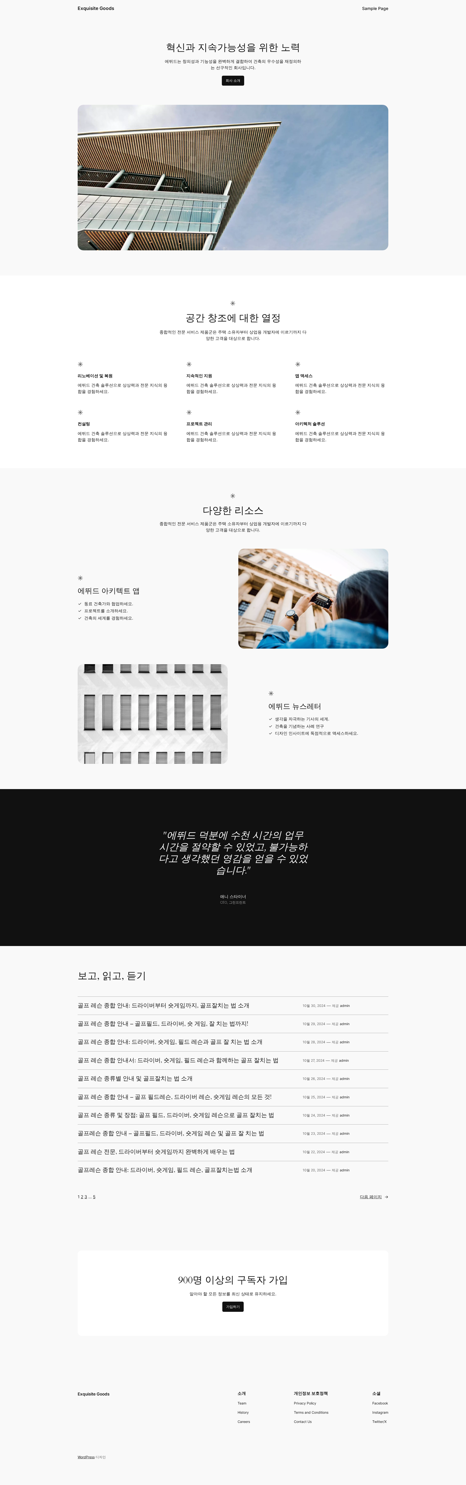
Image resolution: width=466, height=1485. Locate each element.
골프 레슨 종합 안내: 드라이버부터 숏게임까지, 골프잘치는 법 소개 (164, 1006)
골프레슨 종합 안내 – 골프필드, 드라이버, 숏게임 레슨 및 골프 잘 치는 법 (171, 1133)
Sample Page (375, 8)
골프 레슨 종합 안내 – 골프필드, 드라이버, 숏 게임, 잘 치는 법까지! (163, 1024)
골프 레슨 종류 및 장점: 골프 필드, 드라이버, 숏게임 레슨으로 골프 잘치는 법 (176, 1115)
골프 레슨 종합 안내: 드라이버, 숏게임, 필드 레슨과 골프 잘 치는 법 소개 (170, 1042)
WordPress (86, 1457)
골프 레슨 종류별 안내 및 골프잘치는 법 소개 (135, 1079)
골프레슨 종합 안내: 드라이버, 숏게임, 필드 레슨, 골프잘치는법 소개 (165, 1170)
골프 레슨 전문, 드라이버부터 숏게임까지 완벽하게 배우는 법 (156, 1152)
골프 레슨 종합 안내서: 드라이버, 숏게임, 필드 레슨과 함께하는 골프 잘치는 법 (178, 1060)
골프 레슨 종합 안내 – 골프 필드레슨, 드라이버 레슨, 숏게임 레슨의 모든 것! (175, 1097)
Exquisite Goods (96, 8)
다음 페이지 (374, 1196)
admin (345, 1006)
